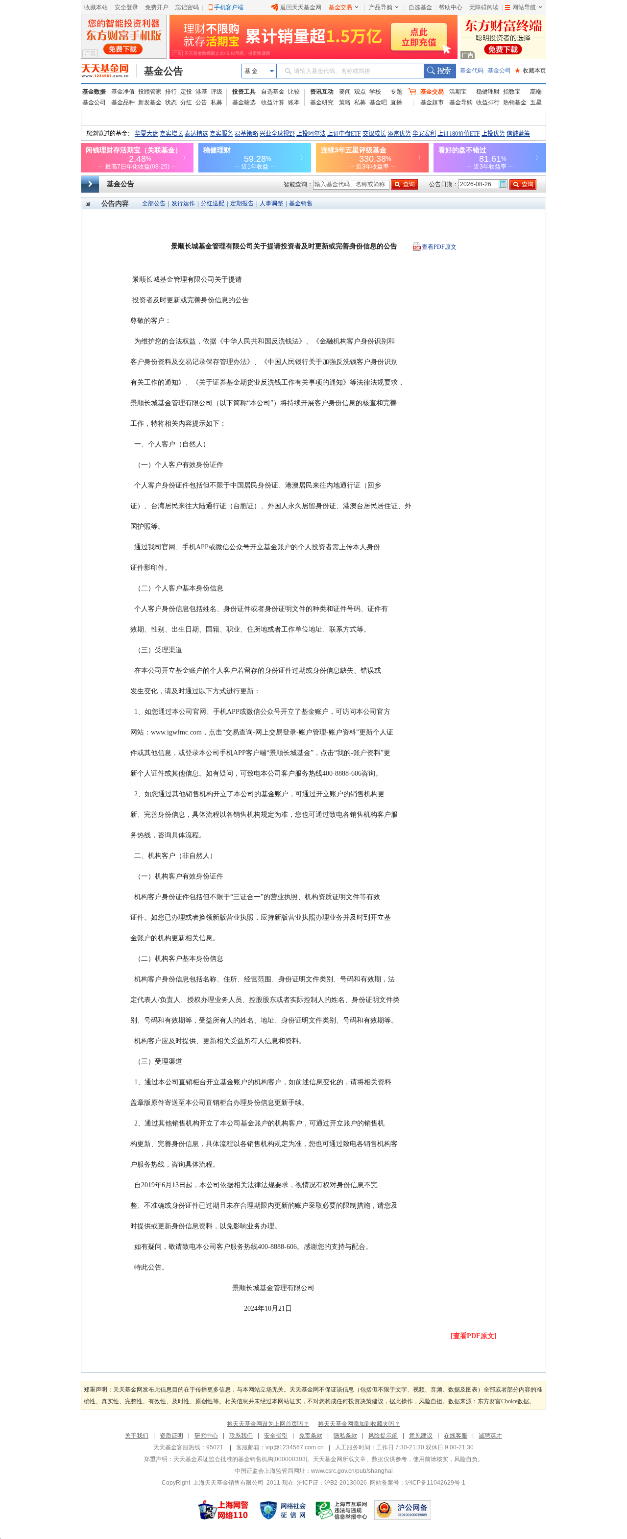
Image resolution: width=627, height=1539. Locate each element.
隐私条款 (345, 1435)
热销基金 (515, 102)
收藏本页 (530, 70)
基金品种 (123, 102)
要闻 (345, 91)
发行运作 (183, 203)
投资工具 (244, 91)
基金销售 (301, 203)
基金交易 (340, 7)
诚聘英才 (490, 1435)
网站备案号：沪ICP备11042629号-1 (417, 1482)
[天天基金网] (109, 71)
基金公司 (499, 70)
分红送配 (212, 203)
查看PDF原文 (439, 247)
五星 (536, 102)
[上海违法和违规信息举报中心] (342, 1510)
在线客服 (455, 1435)
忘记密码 (187, 7)
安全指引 (276, 1435)
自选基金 (420, 7)
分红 (186, 102)
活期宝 (458, 91)
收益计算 (273, 102)
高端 (536, 91)
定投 (186, 91)
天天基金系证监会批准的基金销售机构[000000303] (240, 1459)
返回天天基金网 (300, 7)
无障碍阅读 (484, 7)
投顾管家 (150, 91)
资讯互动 (322, 91)
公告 (201, 102)
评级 (216, 91)
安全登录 (126, 7)
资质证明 (171, 1435)
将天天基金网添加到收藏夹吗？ (359, 1423)
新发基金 (150, 102)
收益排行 (488, 102)
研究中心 (206, 1435)
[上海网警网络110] (223, 1510)
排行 (171, 91)
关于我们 (136, 1435)
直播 (396, 102)
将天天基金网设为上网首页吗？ (268, 1423)
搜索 (440, 71)
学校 (375, 91)
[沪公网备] (402, 1510)
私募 (216, 102)
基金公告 (163, 71)
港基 (201, 91)
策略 (345, 102)
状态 (171, 102)
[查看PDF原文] (474, 1336)
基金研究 (322, 102)
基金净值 (123, 91)
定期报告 (242, 203)
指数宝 (512, 91)
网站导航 (524, 7)
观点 (360, 91)
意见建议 (421, 1435)
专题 (396, 91)
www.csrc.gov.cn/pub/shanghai (352, 1470)
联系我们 (241, 1435)
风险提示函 (383, 1435)
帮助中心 (450, 7)
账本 (294, 102)
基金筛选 (244, 102)
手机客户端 (228, 7)
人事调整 (271, 203)
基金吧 (378, 102)
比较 (294, 91)
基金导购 (461, 102)
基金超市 (432, 102)
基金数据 (94, 91)
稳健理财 (488, 91)
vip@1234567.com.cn (294, 1447)
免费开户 (157, 7)
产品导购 (380, 7)
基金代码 (471, 70)
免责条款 (310, 1435)
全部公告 (154, 203)
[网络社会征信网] (283, 1510)
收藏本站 (96, 7)
